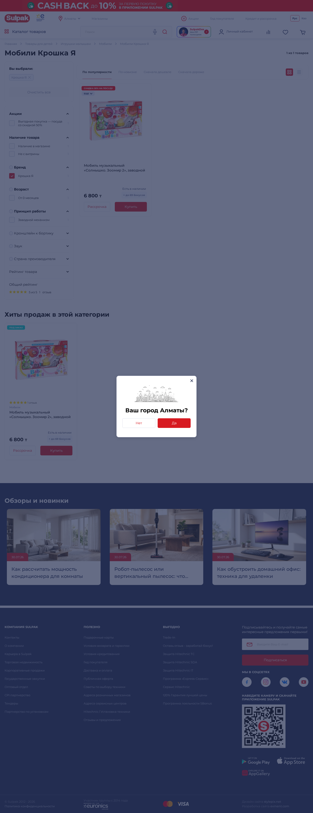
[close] (191, 380)
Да (174, 423)
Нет (139, 423)
